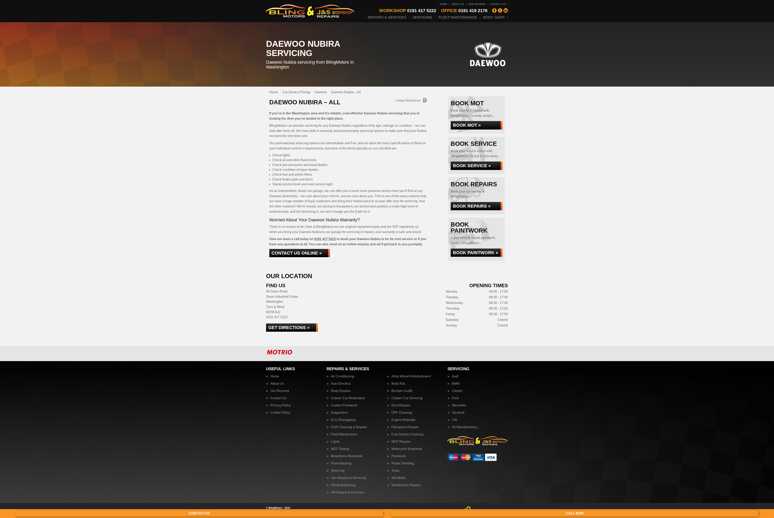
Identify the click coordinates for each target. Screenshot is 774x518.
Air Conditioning (342, 376)
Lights (335, 441)
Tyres (395, 470)
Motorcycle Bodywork (406, 449)
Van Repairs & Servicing (348, 478)
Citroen (457, 391)
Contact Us (498, 4)
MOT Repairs (401, 441)
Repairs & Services (387, 17)
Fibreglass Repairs (405, 427)
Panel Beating (341, 463)
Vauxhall (458, 412)
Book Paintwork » (475, 252)
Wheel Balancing (343, 485)
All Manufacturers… (466, 427)
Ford (455, 398)
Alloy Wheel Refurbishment (411, 376)
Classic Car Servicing (406, 398)
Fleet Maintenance (457, 17)
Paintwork (398, 456)
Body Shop (494, 17)
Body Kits (398, 383)
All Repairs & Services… (348, 492)
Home (443, 4)
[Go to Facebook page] (494, 10)
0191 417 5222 (407, 10)
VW (454, 420)
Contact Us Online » (297, 253)
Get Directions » (289, 327)
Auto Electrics (341, 383)
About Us (458, 4)
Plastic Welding (402, 463)
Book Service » (472, 165)
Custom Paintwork (344, 405)
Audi (455, 376)
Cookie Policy (280, 412)
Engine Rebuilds (403, 420)
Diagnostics (339, 412)
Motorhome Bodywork (346, 456)
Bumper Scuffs (401, 391)
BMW (456, 383)
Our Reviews (477, 4)
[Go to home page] (310, 11)
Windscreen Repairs (406, 485)
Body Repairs (341, 391)
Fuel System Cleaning (407, 434)
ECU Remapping (343, 420)
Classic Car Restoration (348, 398)
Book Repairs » (472, 206)
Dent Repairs (400, 405)
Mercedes (459, 405)
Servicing (422, 17)
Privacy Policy (280, 405)
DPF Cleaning (401, 412)
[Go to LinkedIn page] (506, 10)
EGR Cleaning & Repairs (349, 427)
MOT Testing (340, 449)
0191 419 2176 (464, 10)
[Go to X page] (500, 10)
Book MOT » (467, 125)
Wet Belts (398, 478)
